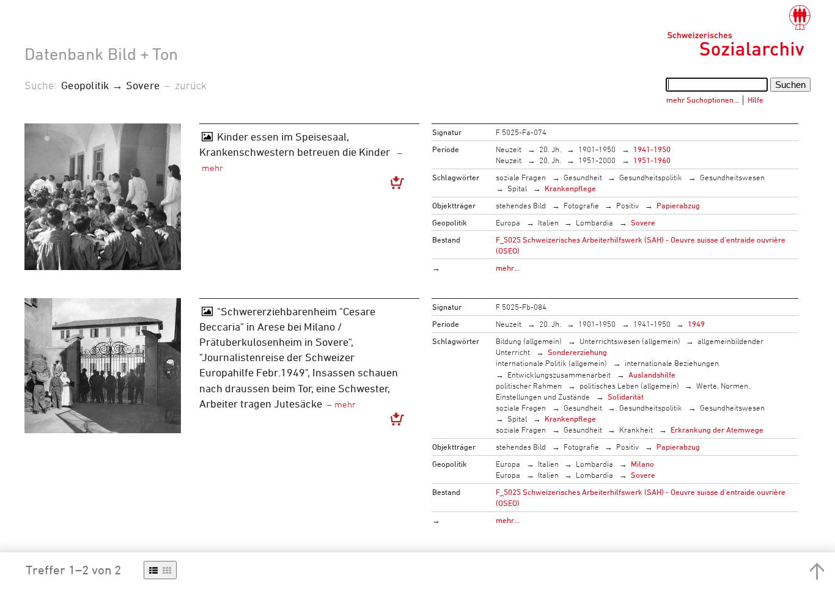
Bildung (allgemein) (529, 341)
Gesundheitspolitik (650, 177)
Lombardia (594, 222)
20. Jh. (550, 149)
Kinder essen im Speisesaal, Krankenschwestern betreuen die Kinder (295, 144)
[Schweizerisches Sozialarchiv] (739, 30)
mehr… (508, 268)
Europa (508, 222)
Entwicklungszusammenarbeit (559, 374)
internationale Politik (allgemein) (551, 363)
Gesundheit (583, 177)
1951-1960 (652, 160)
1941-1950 (652, 149)
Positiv (627, 205)
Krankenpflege (570, 188)
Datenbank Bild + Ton (101, 54)
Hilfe (755, 99)
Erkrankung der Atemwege (717, 429)
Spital (517, 188)
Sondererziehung (577, 352)
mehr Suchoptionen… (702, 99)
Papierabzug (678, 205)
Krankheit (636, 429)
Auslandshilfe (651, 374)
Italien (548, 222)
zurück (191, 85)
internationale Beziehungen (672, 363)
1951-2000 (597, 160)
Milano (642, 464)
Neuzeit (508, 149)
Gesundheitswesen (732, 177)
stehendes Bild (521, 205)
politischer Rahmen (529, 385)
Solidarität (626, 396)
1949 (696, 324)
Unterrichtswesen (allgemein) (629, 341)
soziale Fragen (521, 177)
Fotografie (581, 205)
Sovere (643, 222)
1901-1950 (597, 149)
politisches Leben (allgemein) (629, 385)
